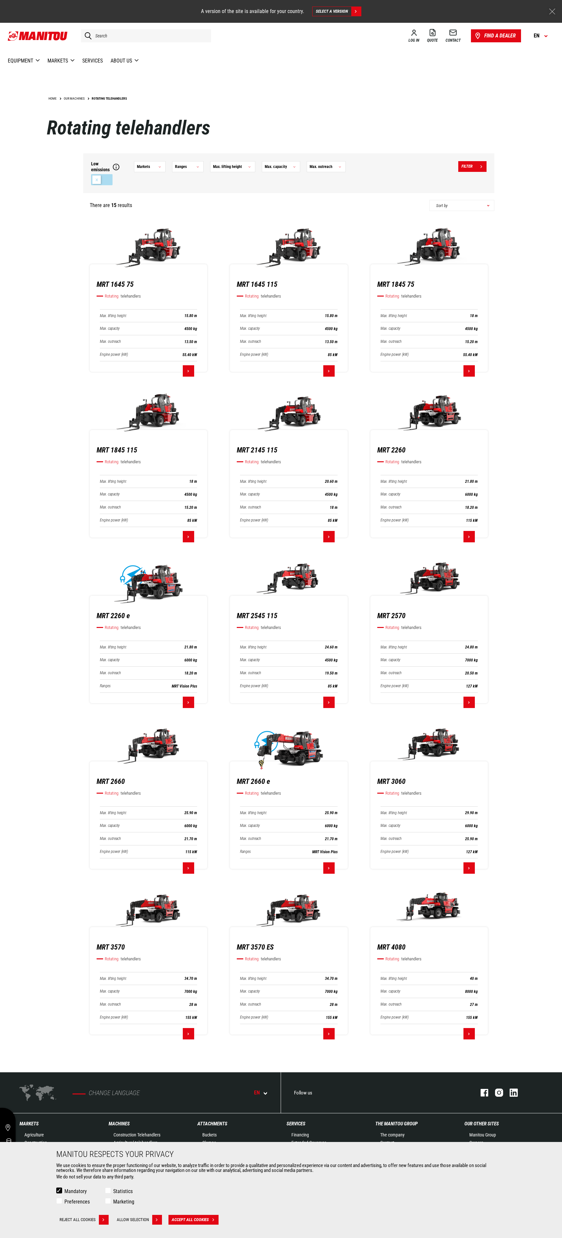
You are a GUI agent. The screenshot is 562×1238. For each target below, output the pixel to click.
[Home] (38, 35)
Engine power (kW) (114, 354)
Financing (300, 1134)
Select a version (332, 11)
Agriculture (34, 1134)
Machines (119, 1124)
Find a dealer (500, 36)
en (257, 1093)
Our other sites (481, 1124)
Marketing (123, 1202)
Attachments (212, 1124)
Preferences (77, 1202)
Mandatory (75, 1191)
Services (296, 1124)
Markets (29, 1124)
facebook (481, 1093)
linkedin (510, 1093)
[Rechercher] (86, 35)
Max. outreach (110, 341)
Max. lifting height (113, 316)
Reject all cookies (78, 1219)
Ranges (105, 686)
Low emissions (102, 179)
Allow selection (133, 1219)
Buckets (209, 1134)
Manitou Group (482, 1134)
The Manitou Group (396, 1124)
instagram (495, 1093)
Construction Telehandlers (137, 1134)
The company (392, 1134)
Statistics (123, 1191)
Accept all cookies (190, 1219)
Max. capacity (110, 328)
